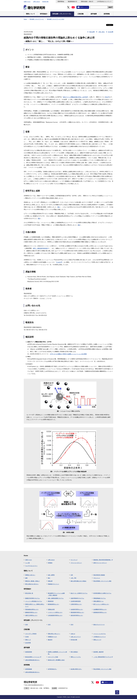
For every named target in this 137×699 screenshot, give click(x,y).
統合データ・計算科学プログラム (79, 593)
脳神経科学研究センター (31, 612)
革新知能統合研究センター (32, 609)
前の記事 (92, 32)
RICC (107, 97)
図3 (79, 225)
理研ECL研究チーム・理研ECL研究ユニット (34, 605)
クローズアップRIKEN (30, 633)
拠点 (49, 578)
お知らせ (73, 633)
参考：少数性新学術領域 (40, 248)
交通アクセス (27, 1)
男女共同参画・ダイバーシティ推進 (102, 581)
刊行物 (27, 636)
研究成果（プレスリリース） (37, 19)
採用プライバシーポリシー (100, 562)
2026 (26, 624)
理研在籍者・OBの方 (87, 1)
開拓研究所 (50, 601)
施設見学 (50, 639)
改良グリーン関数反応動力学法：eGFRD (75, 97)
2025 (49, 624)
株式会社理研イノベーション (32, 657)
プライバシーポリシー (76, 562)
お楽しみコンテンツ (76, 636)
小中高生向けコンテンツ (104, 1)
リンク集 (27, 562)
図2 (39, 218)
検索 (110, 7)
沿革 (72, 575)
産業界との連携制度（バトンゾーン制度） (57, 653)
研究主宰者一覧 (29, 593)
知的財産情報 (28, 652)
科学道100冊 (74, 639)
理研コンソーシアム (76, 657)
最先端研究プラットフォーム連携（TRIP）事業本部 (56, 594)
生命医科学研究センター (77, 609)
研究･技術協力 (74, 652)
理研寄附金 (61, 1)
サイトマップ (74, 559)
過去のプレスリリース (99, 624)
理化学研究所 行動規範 (99, 575)
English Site (45, 1)
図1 (59, 207)
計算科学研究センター (76, 604)
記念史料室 (28, 642)
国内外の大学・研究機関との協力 (56, 660)
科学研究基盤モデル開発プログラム (102, 593)
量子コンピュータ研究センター (101, 604)
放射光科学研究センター (77, 615)
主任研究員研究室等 (76, 601)
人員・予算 (73, 578)
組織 (26, 578)
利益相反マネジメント (53, 584)
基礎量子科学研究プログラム (32, 598)
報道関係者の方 (72, 1)
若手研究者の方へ (52, 669)
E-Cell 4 (59, 262)
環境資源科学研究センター (77, 612)
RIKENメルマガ (84, 7)
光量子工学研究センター (31, 615)
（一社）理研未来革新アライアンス (102, 657)
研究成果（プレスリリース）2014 (55, 19)
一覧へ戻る (101, 32)
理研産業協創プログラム (99, 598)
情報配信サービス (52, 636)
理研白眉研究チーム (98, 601)
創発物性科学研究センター (100, 612)
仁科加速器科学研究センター (55, 615)
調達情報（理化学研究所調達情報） (102, 559)
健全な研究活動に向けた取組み (78, 581)
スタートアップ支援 (53, 657)
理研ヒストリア (97, 639)
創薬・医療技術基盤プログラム (56, 598)
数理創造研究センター (53, 604)
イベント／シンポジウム (99, 633)
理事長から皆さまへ (30, 575)
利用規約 (50, 562)
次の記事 (110, 32)
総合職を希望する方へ (76, 669)
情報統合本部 (51, 609)
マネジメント (96, 578)
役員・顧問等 (51, 575)
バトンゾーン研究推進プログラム (33, 601)
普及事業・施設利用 (98, 652)
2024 (72, 624)
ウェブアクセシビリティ (31, 565)
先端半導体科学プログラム (77, 598)
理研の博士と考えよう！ (54, 633)
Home (25, 19)
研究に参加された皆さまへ (32, 584)
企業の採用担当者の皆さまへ (32, 660)
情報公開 (50, 581)
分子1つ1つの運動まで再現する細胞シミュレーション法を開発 (68, 354)
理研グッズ (28, 639)
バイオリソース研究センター (55, 612)
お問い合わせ (36, 1)
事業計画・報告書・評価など (32, 581)
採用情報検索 (28, 669)
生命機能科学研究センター (100, 609)
